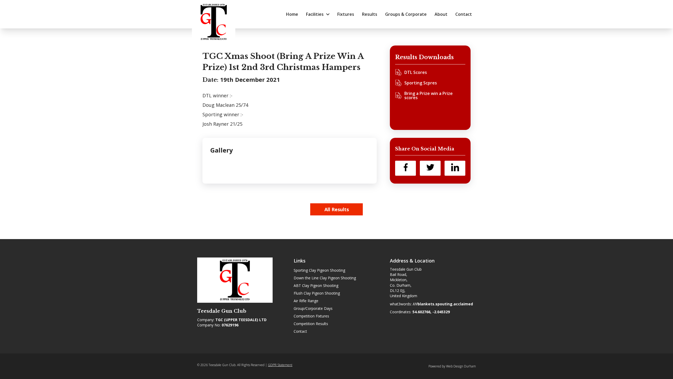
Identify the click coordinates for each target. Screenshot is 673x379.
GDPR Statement (280, 365)
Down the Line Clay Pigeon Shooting (325, 277)
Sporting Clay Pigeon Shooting (319, 270)
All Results (336, 209)
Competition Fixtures (311, 316)
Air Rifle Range (306, 300)
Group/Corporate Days (313, 308)
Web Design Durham (461, 366)
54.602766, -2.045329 (431, 311)
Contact (300, 331)
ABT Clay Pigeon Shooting (316, 285)
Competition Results (311, 323)
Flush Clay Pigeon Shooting (317, 293)
